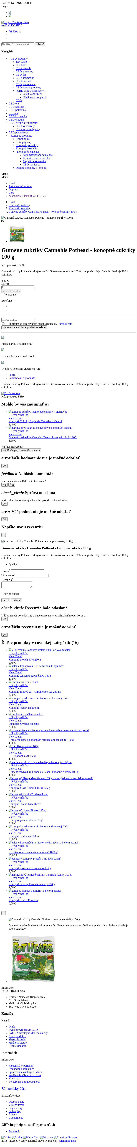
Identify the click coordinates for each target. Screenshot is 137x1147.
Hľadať (40, 44)
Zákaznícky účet (13, 1088)
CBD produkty (19, 58)
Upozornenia (16, 1117)
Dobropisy (15, 1111)
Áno (12, 484)
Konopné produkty (21, 135)
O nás (12, 1026)
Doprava (13, 189)
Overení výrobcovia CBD (23, 1029)
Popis (12, 374)
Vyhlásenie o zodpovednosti (24, 1081)
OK (4, 466)
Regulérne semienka (34, 161)
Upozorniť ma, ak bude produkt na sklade (24, 327)
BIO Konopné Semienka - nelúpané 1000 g (33, 852)
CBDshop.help (67, 1140)
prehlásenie (65, 323)
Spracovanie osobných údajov (25, 1072)
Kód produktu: (10, 265)
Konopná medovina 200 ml (24, 707)
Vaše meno (8, 575)
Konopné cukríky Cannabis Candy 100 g (32, 884)
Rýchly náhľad (18, 414)
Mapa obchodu (17, 1039)
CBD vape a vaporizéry (30, 90)
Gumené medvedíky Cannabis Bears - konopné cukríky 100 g (43, 437)
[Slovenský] (10, 12)
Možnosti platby (18, 1042)
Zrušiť (6, 600)
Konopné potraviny (27, 145)
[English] (10, 16)
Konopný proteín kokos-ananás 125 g (30, 868)
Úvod (12, 183)
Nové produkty (17, 1036)
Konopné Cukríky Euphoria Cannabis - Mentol (35, 421)
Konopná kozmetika (27, 148)
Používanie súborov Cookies (25, 1075)
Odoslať (16, 600)
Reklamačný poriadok (21, 1065)
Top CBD (21, 61)
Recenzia (7, 579)
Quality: (13, 564)
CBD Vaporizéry (32, 93)
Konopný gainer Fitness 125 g (26, 820)
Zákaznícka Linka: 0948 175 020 (27, 195)
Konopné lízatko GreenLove (25, 804)
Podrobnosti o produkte (22, 377)
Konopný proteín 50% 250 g (25, 659)
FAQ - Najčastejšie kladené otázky (28, 1032)
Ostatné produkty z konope (31, 167)
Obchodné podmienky (21, 1068)
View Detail (15, 418)
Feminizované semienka (36, 158)
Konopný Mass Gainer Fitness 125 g (29, 787)
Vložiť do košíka (11, 291)
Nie (4, 484)
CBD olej (21, 65)
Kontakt (13, 1078)
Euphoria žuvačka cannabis (24, 723)
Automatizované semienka (38, 154)
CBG (19, 100)
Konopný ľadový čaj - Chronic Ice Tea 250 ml (35, 691)
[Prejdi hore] (1, 1143)
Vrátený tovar (16, 1104)
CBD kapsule (23, 68)
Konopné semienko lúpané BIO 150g (30, 675)
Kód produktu (9, 396)
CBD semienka (31, 164)
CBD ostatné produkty (28, 87)
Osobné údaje (16, 1101)
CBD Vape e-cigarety (35, 97)
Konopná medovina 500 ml (24, 836)
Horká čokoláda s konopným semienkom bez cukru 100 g (41, 739)
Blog (11, 192)
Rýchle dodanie (17, 1045)
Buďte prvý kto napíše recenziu (21, 450)
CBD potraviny (24, 71)
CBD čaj (21, 74)
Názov (5, 571)
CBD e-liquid (23, 81)
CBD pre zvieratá (25, 84)
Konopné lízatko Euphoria (23, 900)
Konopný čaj (23, 138)
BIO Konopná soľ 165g (22, 755)
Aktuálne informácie (20, 186)
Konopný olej (23, 142)
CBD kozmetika (25, 77)
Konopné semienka (28, 151)
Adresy (13, 1114)
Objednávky (15, 1108)
